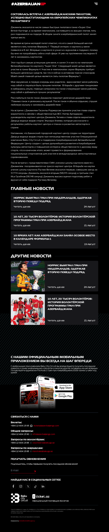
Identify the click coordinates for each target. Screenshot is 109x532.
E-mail (15, 470)
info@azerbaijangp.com (44, 434)
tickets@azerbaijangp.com (46, 426)
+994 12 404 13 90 (20, 434)
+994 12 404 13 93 (20, 426)
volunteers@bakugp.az (43, 443)
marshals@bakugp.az (42, 451)
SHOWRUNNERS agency (27, 520)
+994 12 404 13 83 (20, 443)
